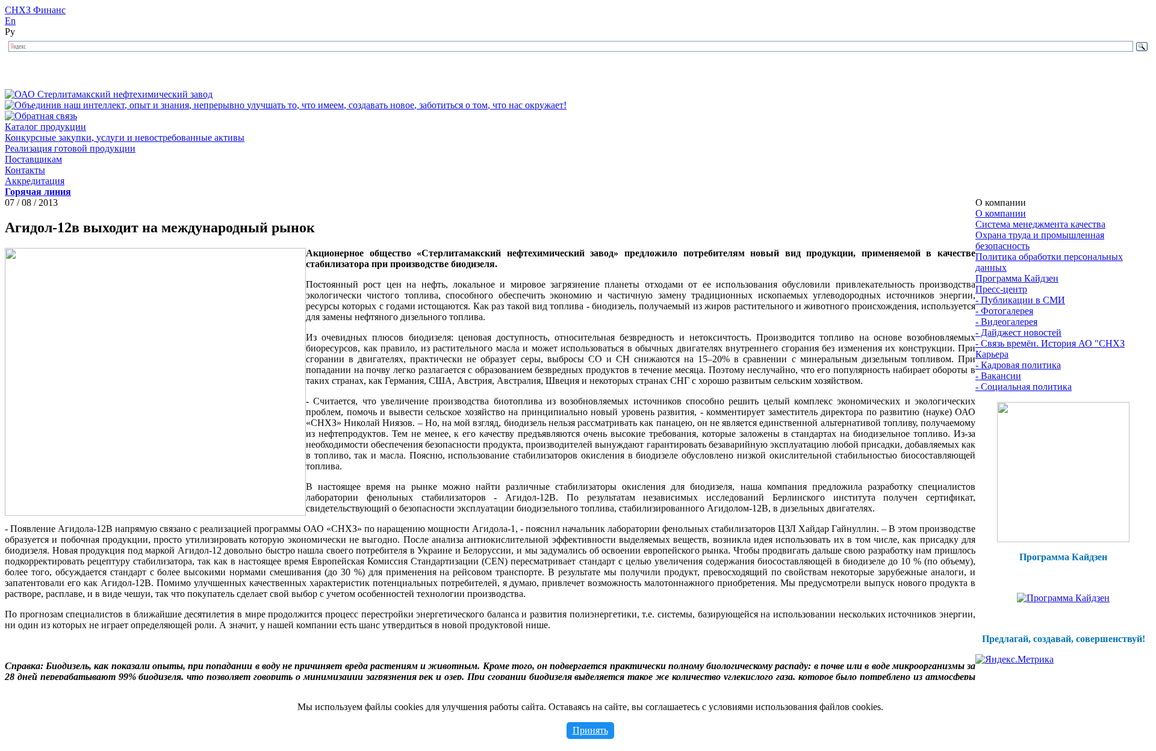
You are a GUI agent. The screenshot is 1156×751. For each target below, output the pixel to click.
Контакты (25, 170)
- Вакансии (998, 376)
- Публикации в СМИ (1020, 300)
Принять (590, 730)
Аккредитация (34, 181)
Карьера (991, 354)
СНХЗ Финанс (35, 10)
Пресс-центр (1001, 289)
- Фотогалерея (1004, 311)
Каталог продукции (45, 127)
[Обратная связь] (41, 116)
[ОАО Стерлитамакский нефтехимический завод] (109, 94)
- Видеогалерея (1006, 322)
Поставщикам (33, 159)
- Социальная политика (1023, 387)
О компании (1000, 213)
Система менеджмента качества (1040, 224)
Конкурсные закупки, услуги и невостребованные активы (124, 137)
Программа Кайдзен (1016, 278)
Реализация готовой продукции (70, 148)
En (10, 21)
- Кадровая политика (1018, 365)
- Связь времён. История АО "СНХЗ (1050, 343)
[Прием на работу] (1063, 539)
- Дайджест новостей (1018, 332)
